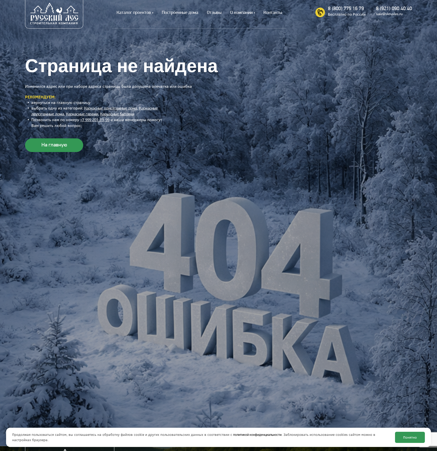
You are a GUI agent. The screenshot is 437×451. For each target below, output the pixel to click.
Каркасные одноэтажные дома (110, 108)
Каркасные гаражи (82, 114)
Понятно (410, 437)
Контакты (273, 13)
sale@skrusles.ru (389, 14)
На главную (54, 145)
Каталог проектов (134, 13)
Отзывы (214, 13)
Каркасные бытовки (117, 114)
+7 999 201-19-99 (95, 120)
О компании (241, 13)
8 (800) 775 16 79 (346, 8)
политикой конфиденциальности (257, 435)
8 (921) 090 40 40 (394, 8)
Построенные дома (180, 13)
